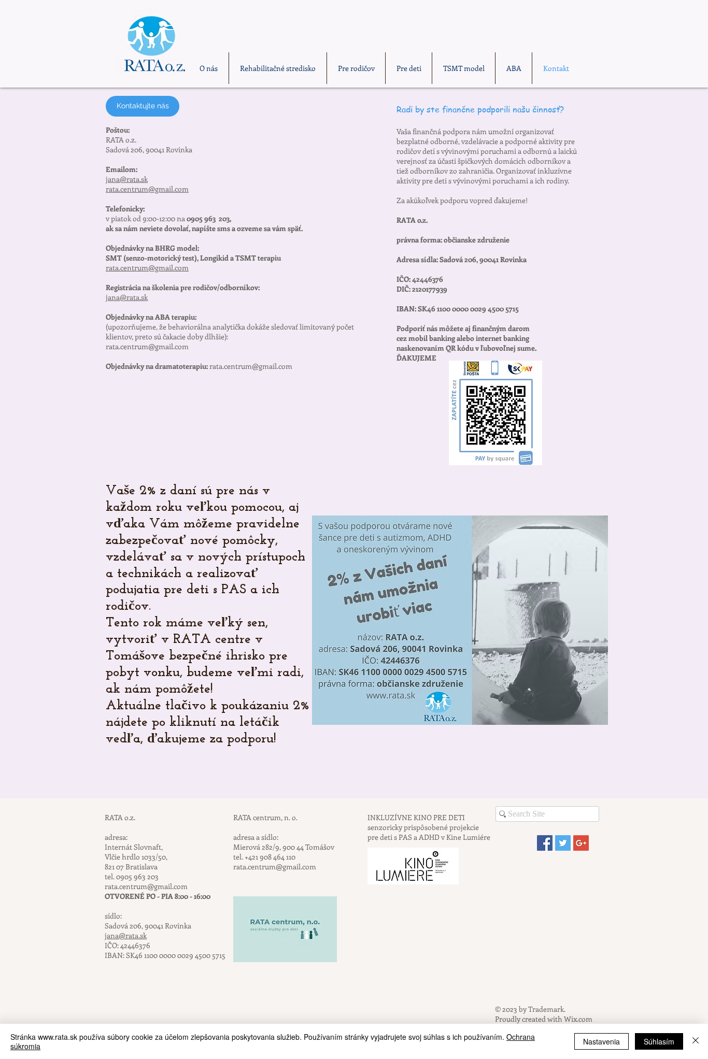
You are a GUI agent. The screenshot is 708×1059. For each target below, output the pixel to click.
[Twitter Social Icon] (563, 843)
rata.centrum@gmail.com (147, 189)
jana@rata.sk (127, 179)
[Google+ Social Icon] (581, 843)
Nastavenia (601, 1041)
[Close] (695, 1041)
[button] (142, 106)
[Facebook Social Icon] (545, 843)
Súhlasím (659, 1041)
